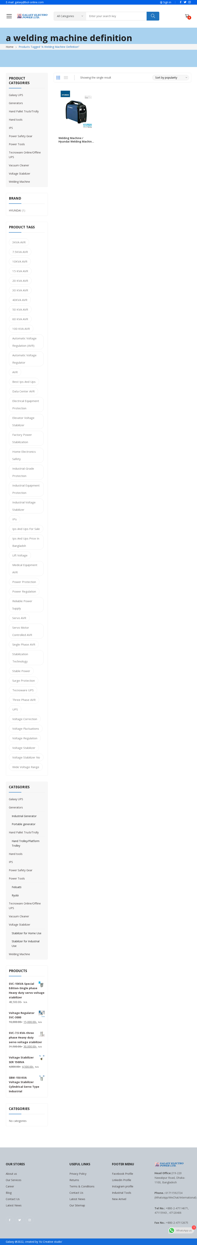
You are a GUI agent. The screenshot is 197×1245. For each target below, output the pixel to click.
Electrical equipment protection (25, 404)
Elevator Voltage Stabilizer (23, 421)
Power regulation (24, 591)
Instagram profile (122, 1186)
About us (11, 1173)
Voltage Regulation (24, 738)
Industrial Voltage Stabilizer (24, 505)
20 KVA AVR (20, 281)
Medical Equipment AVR (24, 568)
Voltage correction (24, 719)
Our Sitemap (77, 1205)
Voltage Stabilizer (19, 173)
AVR (15, 372)
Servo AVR (19, 618)
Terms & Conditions (81, 1186)
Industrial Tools (121, 1192)
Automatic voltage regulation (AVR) (24, 341)
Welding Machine (19, 181)
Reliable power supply (22, 604)
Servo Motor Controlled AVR (22, 631)
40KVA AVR (19, 300)
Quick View (94, 94)
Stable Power (21, 671)
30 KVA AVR (20, 290)
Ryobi (15, 895)
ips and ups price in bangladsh (25, 542)
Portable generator (23, 824)
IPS (11, 128)
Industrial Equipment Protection (26, 489)
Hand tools (16, 119)
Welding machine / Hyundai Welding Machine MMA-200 (75, 141)
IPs (14, 519)
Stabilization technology (20, 657)
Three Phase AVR (24, 700)
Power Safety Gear (20, 136)
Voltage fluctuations (25, 728)
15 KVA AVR (20, 271)
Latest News (14, 1205)
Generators (16, 103)
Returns (74, 1180)
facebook (180, 2)
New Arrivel (119, 1199)
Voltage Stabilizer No (26, 757)
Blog (9, 1192)
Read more (94, 139)
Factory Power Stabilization (22, 438)
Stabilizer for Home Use (26, 933)
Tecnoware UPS (23, 690)
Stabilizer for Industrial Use (25, 943)
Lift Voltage (20, 555)
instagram (189, 2)
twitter (185, 2)
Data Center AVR (23, 391)
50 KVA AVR (20, 309)
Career (10, 1186)
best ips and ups (24, 382)
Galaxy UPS (16, 95)
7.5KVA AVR (20, 252)
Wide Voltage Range (25, 767)
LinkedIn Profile (121, 1180)
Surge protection (23, 680)
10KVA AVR (19, 261)
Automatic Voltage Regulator (24, 358)
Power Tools (17, 144)
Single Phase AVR (23, 644)
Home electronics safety (24, 455)
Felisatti (16, 887)
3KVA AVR (19, 242)
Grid (58, 77)
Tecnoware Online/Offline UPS (25, 155)
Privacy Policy (77, 1173)
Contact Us (13, 1199)
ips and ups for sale (26, 529)
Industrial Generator (24, 816)
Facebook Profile (122, 1173)
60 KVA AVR (20, 319)
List (65, 77)
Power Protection (24, 582)
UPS (15, 709)
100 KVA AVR (21, 329)
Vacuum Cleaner (19, 165)
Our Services (13, 1180)
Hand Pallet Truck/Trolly (24, 111)
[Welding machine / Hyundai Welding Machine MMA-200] (77, 111)
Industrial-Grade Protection (23, 472)
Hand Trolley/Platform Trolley (25, 843)
